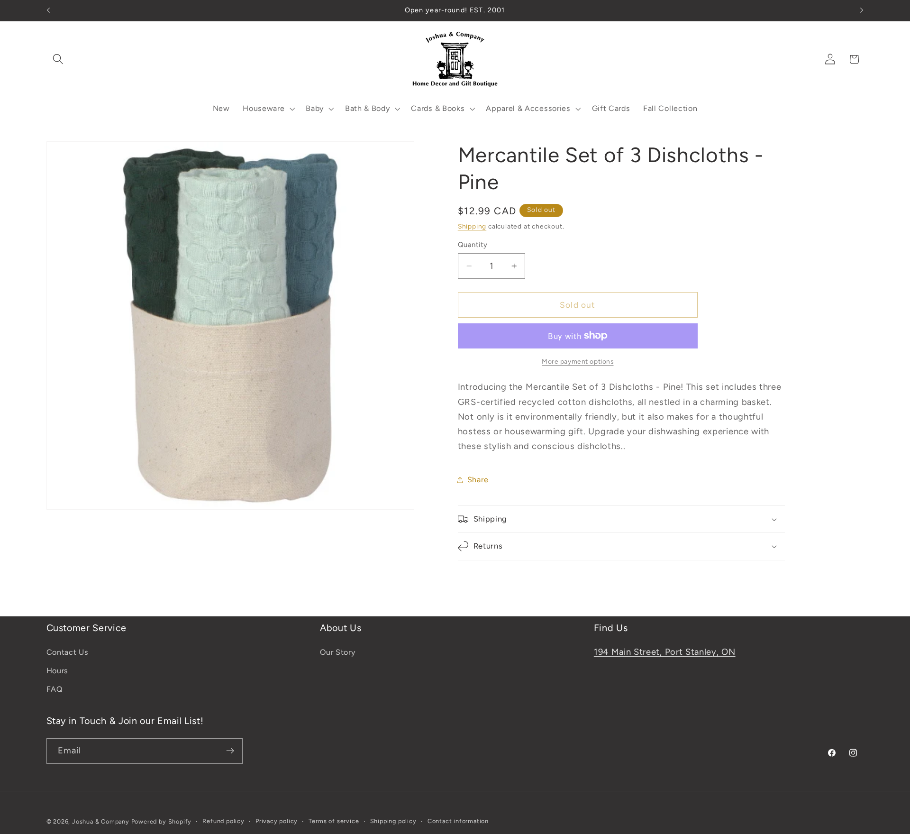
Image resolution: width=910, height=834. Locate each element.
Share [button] (477, 479)
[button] (58, 59)
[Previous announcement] (48, 10)
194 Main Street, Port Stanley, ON (665, 652)
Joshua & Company (100, 821)
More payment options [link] (578, 361)
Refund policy (223, 821)
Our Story (337, 652)
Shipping (472, 226)
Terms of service (334, 821)
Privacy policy (276, 821)
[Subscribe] (230, 751)
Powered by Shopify (161, 821)
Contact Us (67, 652)
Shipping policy (393, 821)
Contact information (458, 821)
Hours (57, 671)
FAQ (54, 689)
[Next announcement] (861, 10)
